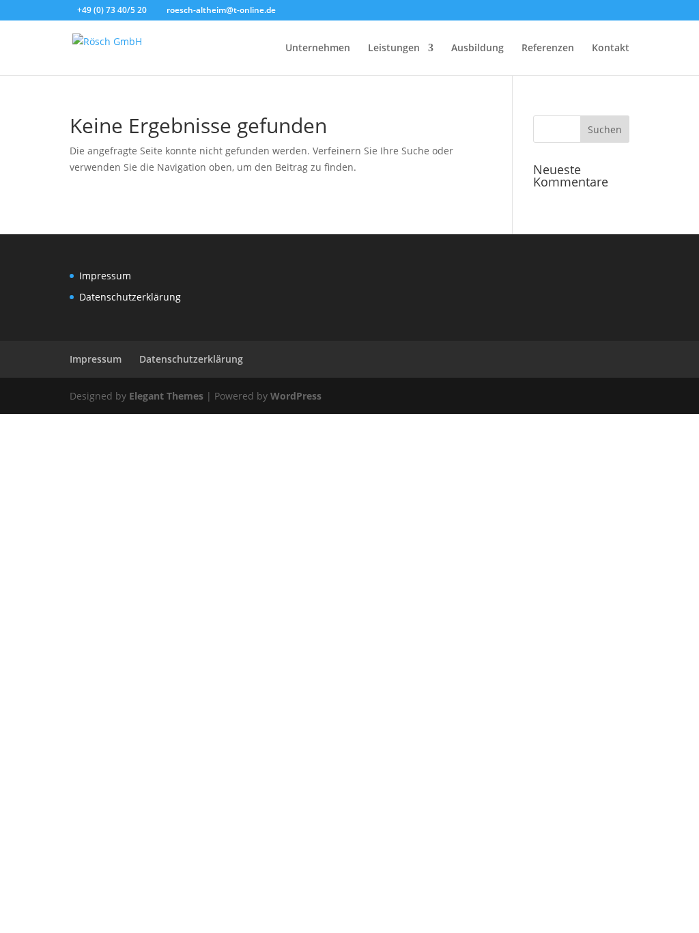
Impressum (105, 275)
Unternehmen (317, 48)
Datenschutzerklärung (130, 296)
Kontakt (610, 48)
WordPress (296, 395)
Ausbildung (477, 48)
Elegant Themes (166, 395)
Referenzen (548, 48)
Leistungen (394, 48)
